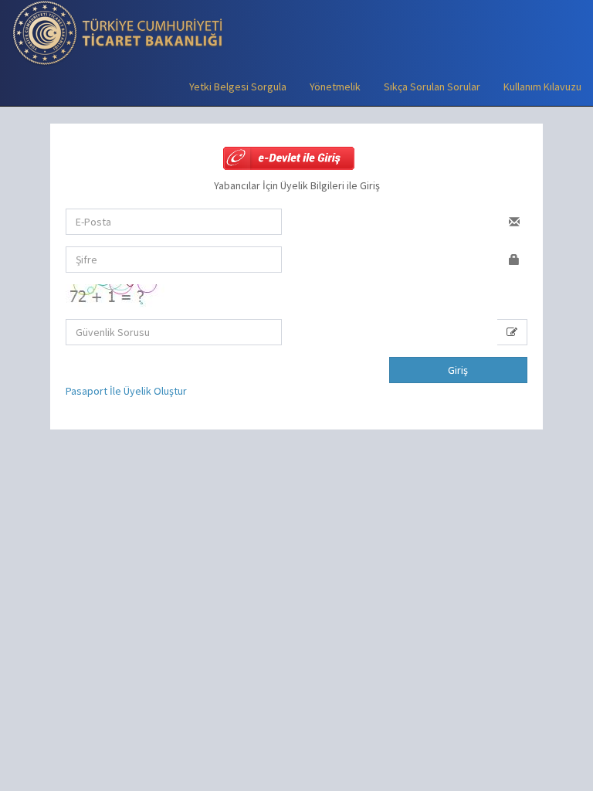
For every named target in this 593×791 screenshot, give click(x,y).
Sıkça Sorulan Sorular (432, 86)
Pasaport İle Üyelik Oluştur (126, 391)
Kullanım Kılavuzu (542, 86)
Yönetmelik (335, 86)
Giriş (458, 370)
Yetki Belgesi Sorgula (237, 86)
